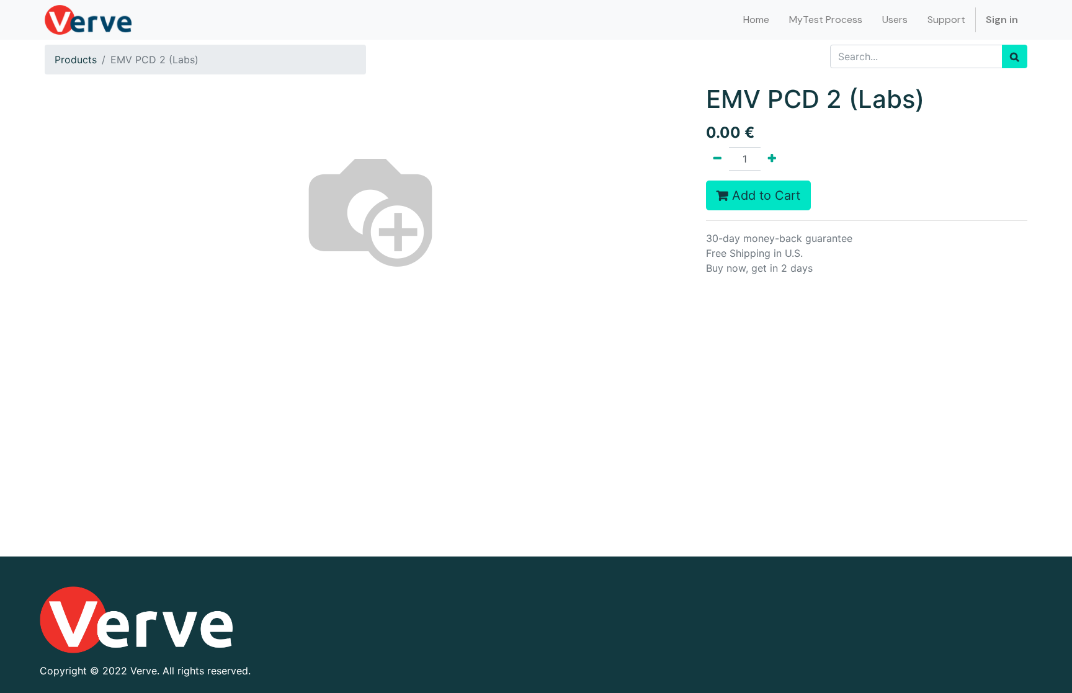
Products (76, 59)
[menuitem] (756, 19)
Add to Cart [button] (764, 195)
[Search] (1014, 56)
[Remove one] (717, 159)
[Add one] (772, 159)
